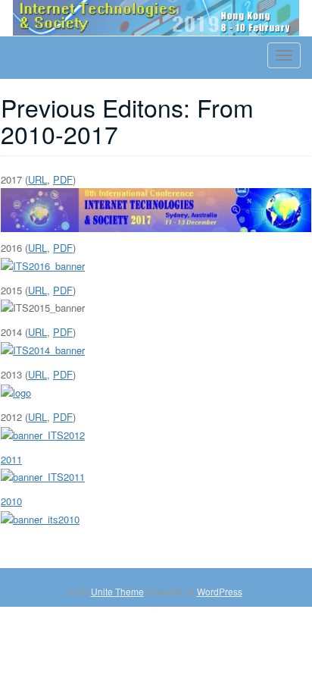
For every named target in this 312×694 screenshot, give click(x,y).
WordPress (219, 591)
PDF (63, 179)
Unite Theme (117, 591)
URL (37, 179)
